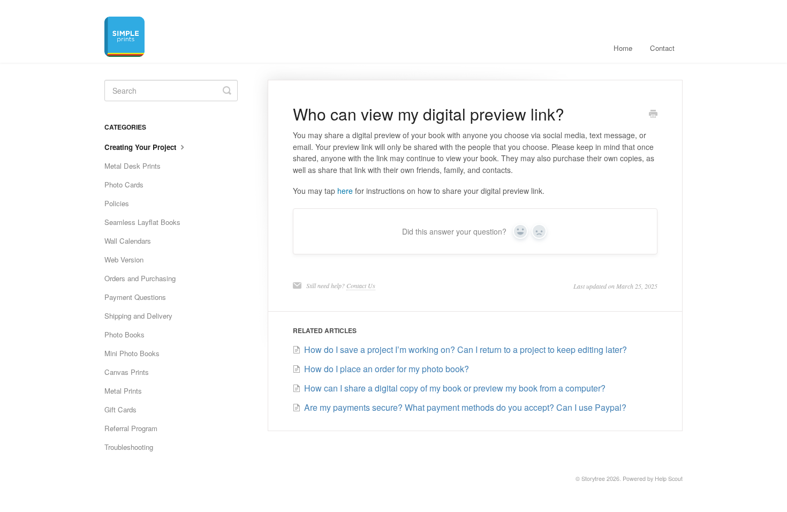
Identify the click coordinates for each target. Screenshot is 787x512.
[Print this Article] (653, 115)
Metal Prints (123, 391)
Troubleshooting (128, 447)
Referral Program (130, 428)
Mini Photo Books (132, 353)
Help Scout (669, 479)
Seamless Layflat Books (142, 222)
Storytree (593, 479)
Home (623, 48)
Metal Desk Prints (132, 166)
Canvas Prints (126, 372)
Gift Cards (120, 409)
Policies (116, 203)
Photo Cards (123, 184)
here (345, 190)
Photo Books (124, 334)
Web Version (123, 259)
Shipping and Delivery (138, 316)
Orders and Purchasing (140, 278)
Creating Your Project (141, 147)
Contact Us (360, 285)
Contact (662, 48)
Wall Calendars (127, 241)
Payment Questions (135, 297)
